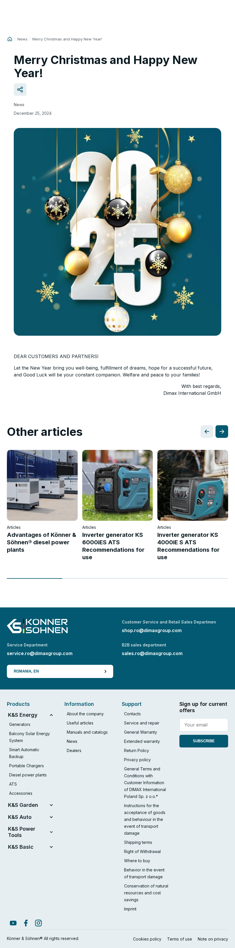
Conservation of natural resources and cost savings (146, 892)
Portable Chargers (26, 765)
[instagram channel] (38, 923)
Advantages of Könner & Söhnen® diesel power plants (41, 542)
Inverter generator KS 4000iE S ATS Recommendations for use (188, 546)
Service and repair (141, 722)
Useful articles (80, 722)
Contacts (132, 713)
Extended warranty (142, 741)
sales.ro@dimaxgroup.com (152, 653)
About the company (85, 713)
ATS (13, 784)
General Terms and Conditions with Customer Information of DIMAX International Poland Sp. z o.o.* (145, 782)
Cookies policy (147, 939)
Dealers (74, 750)
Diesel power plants (28, 774)
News (22, 39)
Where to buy (137, 860)
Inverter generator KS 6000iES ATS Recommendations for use (113, 546)
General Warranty (140, 732)
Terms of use (179, 939)
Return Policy (136, 750)
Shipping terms (138, 842)
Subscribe (204, 741)
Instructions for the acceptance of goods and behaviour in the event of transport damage (144, 819)
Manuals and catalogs (87, 732)
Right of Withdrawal (142, 851)
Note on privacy (213, 939)
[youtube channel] (13, 923)
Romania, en (26, 671)
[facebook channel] (25, 923)
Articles (14, 527)
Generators (19, 724)
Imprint (130, 908)
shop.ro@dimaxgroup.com (152, 630)
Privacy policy (137, 759)
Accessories (20, 793)
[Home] (10, 39)
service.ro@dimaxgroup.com (40, 653)
